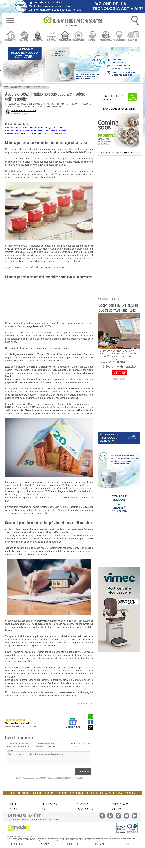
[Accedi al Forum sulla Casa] (92, 37)
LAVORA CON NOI (85, 809)
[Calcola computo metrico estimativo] (133, 37)
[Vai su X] (90, 729)
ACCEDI (73, 744)
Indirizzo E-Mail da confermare (44, 746)
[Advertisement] (49, 302)
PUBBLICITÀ (82, 804)
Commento (10, 750)
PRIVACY (45, 844)
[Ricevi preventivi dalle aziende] (10, 37)
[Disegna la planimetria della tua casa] (51, 37)
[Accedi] (132, 101)
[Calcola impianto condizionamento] (78, 37)
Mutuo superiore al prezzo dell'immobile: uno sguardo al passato (36, 127)
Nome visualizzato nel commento (18, 746)
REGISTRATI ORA (112, 96)
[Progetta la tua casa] (72, 795)
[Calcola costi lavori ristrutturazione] (24, 37)
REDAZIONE (12, 809)
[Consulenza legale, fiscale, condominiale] (106, 37)
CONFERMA (83, 771)
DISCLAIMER (100, 844)
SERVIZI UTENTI (14, 804)
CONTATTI (47, 809)
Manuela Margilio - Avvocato (23, 111)
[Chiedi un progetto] (38, 37)
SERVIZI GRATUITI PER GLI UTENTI (119, 109)
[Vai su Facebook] (90, 723)
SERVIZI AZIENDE (50, 804)
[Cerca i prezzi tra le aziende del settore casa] (119, 37)
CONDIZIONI (17, 844)
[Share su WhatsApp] (90, 718)
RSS (128, 844)
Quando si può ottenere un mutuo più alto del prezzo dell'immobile (37, 134)
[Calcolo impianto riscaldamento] (65, 37)
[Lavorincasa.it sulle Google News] (73, 723)
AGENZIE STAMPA (119, 804)
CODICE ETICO (72, 844)
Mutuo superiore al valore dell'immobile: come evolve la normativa (36, 130)
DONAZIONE (117, 809)
